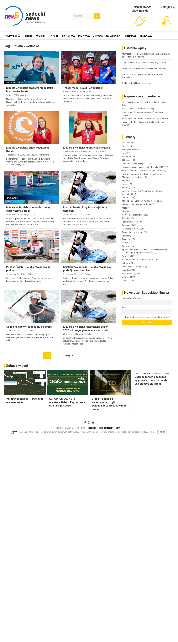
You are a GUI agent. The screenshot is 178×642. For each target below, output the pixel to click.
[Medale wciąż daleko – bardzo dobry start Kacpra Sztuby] (31, 187)
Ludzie (125, 197)
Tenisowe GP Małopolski (133, 266)
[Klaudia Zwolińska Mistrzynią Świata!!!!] (88, 127)
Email (124, 307)
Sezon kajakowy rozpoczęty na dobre (29, 326)
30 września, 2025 (14, 214)
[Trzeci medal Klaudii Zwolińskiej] (88, 67)
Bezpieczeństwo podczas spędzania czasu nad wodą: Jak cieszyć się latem (151, 380)
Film (124, 153)
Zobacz (125, 280)
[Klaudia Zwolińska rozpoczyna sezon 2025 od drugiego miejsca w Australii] (88, 306)
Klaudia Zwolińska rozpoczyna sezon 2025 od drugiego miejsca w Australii (85, 328)
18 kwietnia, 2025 (14, 330)
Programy (126, 236)
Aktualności (13, 35)
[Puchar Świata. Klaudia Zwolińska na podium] (31, 246)
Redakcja (92, 428)
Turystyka (68, 35)
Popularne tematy (130, 229)
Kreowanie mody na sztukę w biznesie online (142, 170)
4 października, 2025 (72, 92)
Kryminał (130, 35)
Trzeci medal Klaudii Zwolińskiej (83, 87)
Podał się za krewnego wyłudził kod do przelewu (144, 68)
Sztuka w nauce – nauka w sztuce (137, 259)
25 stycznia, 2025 (70, 334)
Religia (125, 243)
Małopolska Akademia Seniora (136, 204)
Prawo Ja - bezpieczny (151, 373)
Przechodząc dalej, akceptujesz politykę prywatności (148, 317)
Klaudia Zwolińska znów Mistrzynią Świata (148, 118)
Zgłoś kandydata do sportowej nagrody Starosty (144, 62)
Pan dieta (126, 218)
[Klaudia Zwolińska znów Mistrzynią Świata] (31, 127)
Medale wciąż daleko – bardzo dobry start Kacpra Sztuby (28, 209)
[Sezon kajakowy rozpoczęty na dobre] (31, 306)
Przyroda (84, 35)
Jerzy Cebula (25, 95)
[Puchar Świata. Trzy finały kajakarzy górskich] (88, 187)
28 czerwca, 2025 (71, 214)
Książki (125, 184)
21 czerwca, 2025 (71, 274)
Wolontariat (114, 35)
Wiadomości (128, 273)
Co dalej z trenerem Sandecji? (141, 108)
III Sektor (126, 160)
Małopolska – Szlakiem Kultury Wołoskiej (141, 201)
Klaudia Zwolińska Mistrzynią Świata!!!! (86, 147)
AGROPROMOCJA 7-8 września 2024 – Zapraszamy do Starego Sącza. (67, 402)
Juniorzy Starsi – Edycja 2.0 (134, 163)
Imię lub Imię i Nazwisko (132, 298)
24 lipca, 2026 (12, 95)
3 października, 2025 (15, 155)
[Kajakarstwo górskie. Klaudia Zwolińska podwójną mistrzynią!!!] (88, 246)
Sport (54, 35)
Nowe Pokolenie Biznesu (133, 215)
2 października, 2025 (72, 151)
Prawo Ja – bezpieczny (132, 232)
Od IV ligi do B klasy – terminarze (137, 83)
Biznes (28, 35)
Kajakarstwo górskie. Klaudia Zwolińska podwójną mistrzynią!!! (87, 268)
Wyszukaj (97, 16)
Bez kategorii (128, 142)
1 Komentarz (43, 155)
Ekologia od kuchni (130, 149)
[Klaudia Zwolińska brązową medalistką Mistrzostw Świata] (31, 67)
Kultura (40, 35)
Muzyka (125, 211)
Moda (124, 208)
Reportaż (126, 246)
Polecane (126, 225)
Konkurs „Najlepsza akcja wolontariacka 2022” (143, 167)
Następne (69, 355)
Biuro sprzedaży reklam (109, 428)
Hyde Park (126, 156)
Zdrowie (98, 35)
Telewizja (146, 35)
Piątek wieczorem (130, 222)
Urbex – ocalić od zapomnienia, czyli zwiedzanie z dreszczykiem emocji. (109, 404)
